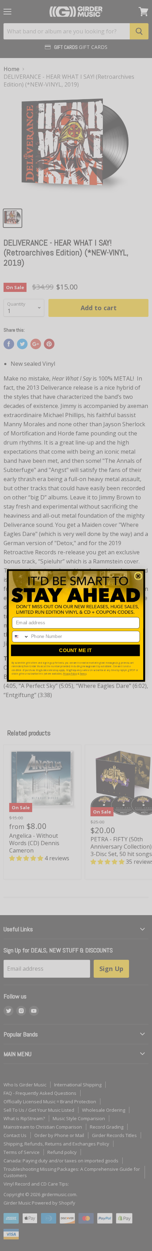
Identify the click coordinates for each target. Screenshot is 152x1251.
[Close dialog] (138, 576)
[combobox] (20, 636)
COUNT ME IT (75, 650)
